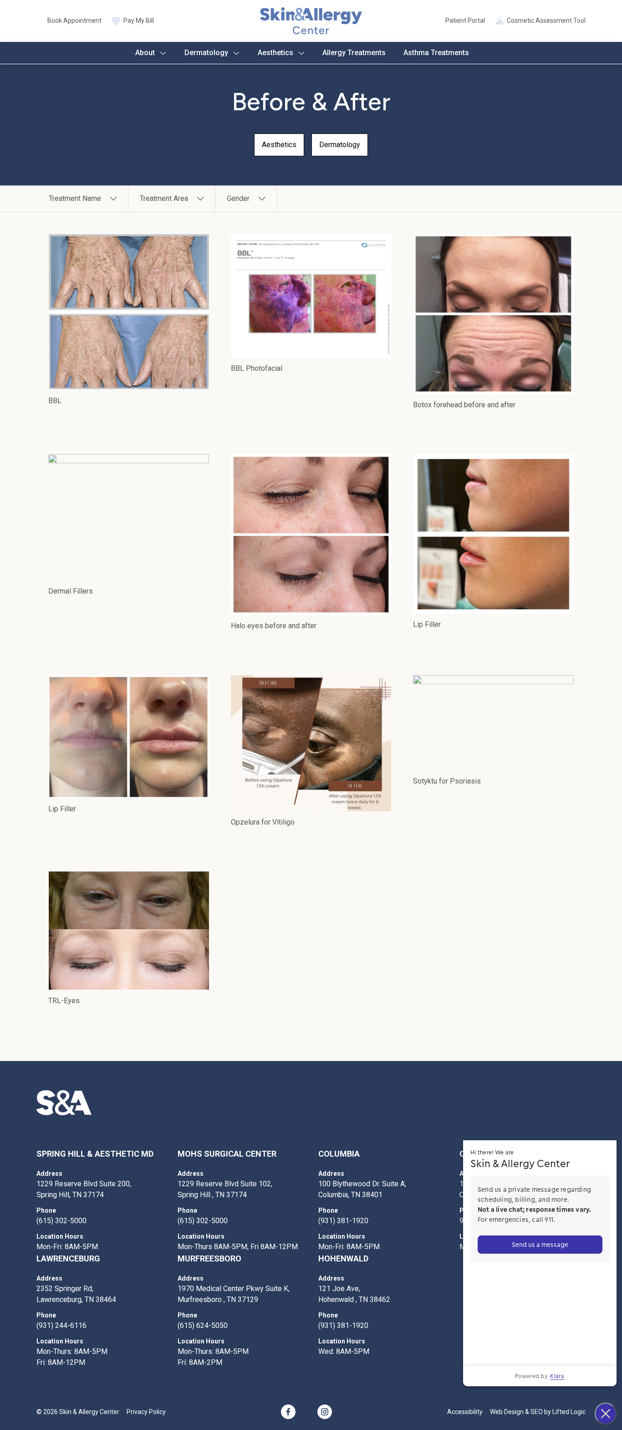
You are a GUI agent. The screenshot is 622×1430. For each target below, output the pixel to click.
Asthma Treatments (436, 52)
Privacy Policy (146, 1411)
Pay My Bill (138, 20)
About (145, 52)
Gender (238, 198)
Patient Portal (465, 20)
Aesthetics (275, 52)
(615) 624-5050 (203, 1325)
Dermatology (206, 52)
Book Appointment (74, 20)
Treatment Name (75, 198)
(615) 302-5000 (61, 1220)
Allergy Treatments (354, 52)
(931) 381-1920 (343, 1220)
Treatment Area (164, 198)
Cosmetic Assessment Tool (546, 20)
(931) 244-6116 (61, 1325)
